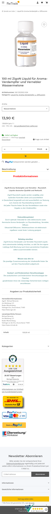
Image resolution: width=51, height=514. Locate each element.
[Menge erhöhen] (46, 149)
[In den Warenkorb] (4, 18)
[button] (37, 2)
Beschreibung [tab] (9, 169)
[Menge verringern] (4, 149)
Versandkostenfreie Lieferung (25, 126)
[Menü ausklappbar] (3, 1)
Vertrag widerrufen (25, 499)
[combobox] (25, 108)
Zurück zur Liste (9, 11)
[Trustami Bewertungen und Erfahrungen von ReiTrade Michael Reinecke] (13, 370)
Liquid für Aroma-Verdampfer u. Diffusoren (28, 95)
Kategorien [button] (7, 346)
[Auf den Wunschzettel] (44, 24)
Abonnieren (40, 474)
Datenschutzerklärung (15, 463)
